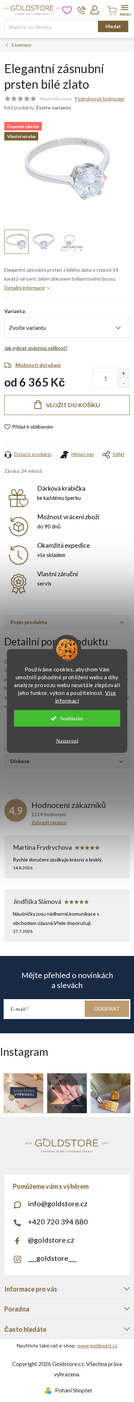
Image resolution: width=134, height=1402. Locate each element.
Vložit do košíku (73, 404)
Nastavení (67, 741)
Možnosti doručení (38, 365)
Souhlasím (71, 718)
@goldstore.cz (51, 1239)
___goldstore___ (52, 1258)
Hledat (113, 26)
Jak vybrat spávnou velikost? (36, 348)
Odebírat (107, 1009)
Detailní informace (24, 288)
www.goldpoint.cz (97, 1345)
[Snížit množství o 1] (123, 383)
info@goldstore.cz (58, 1203)
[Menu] (124, 9)
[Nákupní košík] (110, 11)
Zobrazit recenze (48, 822)
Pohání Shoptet (73, 1390)
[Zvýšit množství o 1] (123, 373)
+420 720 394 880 (58, 1221)
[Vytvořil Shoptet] (49, 1390)
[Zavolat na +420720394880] (81, 10)
